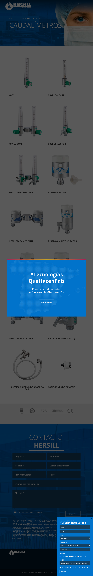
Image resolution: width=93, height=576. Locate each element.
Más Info (46, 302)
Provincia (63, 542)
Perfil (62, 560)
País (61, 535)
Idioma (62, 553)
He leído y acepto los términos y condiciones (75, 567)
